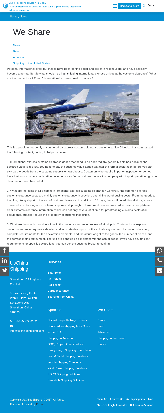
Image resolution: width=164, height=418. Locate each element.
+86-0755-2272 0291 (26, 321)
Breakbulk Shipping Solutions (66, 380)
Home (14, 16)
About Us (102, 399)
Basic (16, 51)
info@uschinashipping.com (27, 330)
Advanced (19, 57)
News (23, 16)
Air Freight (54, 278)
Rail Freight (55, 284)
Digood (40, 404)
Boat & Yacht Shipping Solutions (68, 356)
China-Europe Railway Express (67, 320)
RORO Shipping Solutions (64, 374)
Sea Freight (55, 272)
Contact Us (116, 399)
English (151, 5)
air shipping (71, 73)
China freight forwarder (113, 405)
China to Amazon (142, 405)
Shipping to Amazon (60, 338)
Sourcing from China (61, 296)
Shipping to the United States (31, 63)
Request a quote (129, 5)
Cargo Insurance (58, 290)
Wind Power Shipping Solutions (67, 368)
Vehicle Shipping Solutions (64, 362)
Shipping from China (141, 399)
